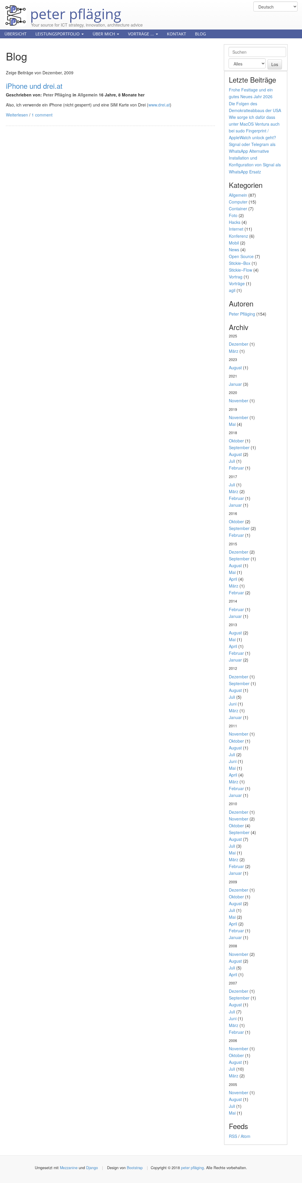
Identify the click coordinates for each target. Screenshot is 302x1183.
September (239, 447)
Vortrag (235, 277)
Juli (232, 461)
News (234, 249)
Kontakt (176, 34)
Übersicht (15, 34)
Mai (232, 424)
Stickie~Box (239, 263)
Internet (236, 229)
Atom (245, 1136)
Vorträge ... (141, 34)
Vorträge (237, 283)
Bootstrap (135, 1167)
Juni (233, 704)
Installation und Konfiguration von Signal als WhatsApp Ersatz (255, 164)
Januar (235, 384)
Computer (238, 202)
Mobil (234, 243)
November (238, 400)
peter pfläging (74, 9)
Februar (236, 468)
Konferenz (238, 236)
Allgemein (88, 95)
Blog (200, 34)
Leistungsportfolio (58, 34)
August (235, 367)
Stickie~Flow (240, 270)
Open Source (241, 256)
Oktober (236, 441)
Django (92, 1167)
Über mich (104, 34)
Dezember (238, 344)
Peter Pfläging (57, 95)
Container (238, 208)
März (233, 351)
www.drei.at (159, 105)
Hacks (234, 222)
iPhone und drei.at (34, 86)
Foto (233, 215)
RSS (233, 1136)
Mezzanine (69, 1167)
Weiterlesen (17, 115)
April (233, 579)
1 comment (42, 115)
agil (232, 290)
